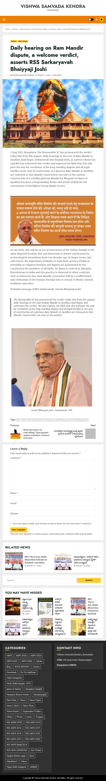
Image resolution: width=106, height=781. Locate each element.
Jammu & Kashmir (14, 689)
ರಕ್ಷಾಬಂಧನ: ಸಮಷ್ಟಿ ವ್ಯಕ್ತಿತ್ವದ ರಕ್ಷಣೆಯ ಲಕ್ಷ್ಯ (12, 606)
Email (14, 503)
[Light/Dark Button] (91, 19)
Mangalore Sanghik (33, 689)
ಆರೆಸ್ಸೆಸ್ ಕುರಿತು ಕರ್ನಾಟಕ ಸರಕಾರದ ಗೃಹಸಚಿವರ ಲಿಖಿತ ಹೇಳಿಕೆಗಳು (45, 606)
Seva (31, 755)
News (22, 700)
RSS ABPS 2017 (32, 727)
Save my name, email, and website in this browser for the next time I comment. (52, 523)
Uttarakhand (12, 761)
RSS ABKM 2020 (14, 722)
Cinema (36, 666)
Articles (13, 41)
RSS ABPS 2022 (32, 739)
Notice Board (12, 711)
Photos (20, 716)
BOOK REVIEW (22, 666)
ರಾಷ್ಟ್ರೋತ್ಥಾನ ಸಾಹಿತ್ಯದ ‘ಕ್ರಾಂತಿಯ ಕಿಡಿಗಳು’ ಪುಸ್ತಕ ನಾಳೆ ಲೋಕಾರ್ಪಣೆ (78, 626)
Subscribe (101, 19)
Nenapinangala (40, 694)
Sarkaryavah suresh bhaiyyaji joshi (58, 420)
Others (10, 716)
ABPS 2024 (36, 655)
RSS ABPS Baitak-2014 (17, 744)
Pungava (39, 716)
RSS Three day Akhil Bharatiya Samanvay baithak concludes (14, 561)
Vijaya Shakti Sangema (16, 766)
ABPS (9, 655)
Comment (15, 457)
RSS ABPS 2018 (14, 733)
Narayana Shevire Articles (18, 694)
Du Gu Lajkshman (28, 672)
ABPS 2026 (26, 661)
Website (14, 513)
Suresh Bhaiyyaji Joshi (80, 420)
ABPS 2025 (12, 661)
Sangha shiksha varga (16, 755)
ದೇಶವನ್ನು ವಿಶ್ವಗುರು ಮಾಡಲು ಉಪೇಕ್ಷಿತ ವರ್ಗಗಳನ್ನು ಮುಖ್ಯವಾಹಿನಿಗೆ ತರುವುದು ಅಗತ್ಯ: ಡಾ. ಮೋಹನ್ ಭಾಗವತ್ (45, 626)
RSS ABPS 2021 (14, 739)
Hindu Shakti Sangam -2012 (19, 683)
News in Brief (13, 705)
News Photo (28, 705)
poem (29, 716)
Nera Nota (11, 700)
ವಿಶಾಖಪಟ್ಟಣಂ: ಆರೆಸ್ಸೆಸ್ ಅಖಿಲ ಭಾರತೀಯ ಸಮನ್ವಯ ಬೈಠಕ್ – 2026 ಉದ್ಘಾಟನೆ (63, 561)
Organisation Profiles (32, 711)
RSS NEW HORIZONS (17, 750)
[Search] (96, 19)
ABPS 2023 (21, 655)
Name (14, 493)
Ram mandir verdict (24, 420)
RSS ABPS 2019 (32, 733)
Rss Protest (36, 750)
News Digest (23, 41)
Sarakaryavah (38, 420)
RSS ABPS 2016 (14, 727)
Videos (24, 761)
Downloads (11, 672)
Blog (9, 666)
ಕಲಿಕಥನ (33, 766)
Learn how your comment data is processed (70, 533)
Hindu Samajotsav (14, 677)
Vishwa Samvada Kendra (53, 6)
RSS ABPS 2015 (33, 722)
